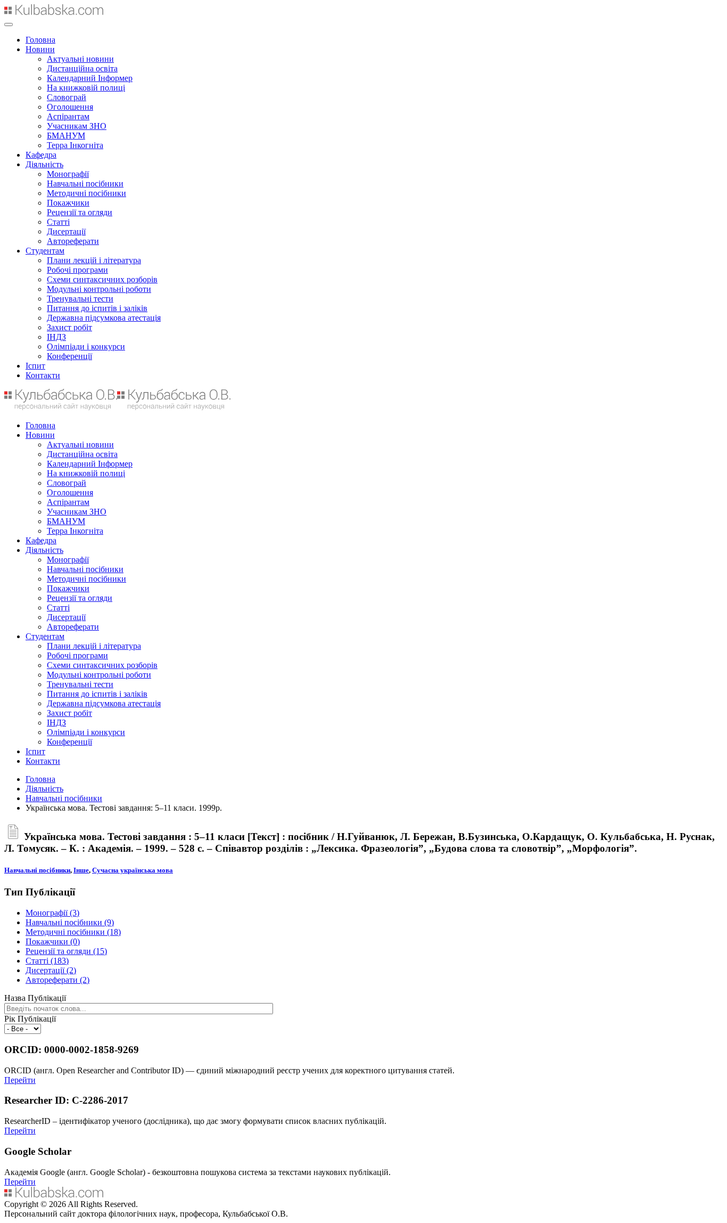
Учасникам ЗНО (76, 126)
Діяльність (44, 164)
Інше (81, 870)
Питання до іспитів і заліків (97, 308)
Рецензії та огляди (79, 212)
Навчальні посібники (85, 183)
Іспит (35, 365)
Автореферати (73, 241)
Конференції (69, 356)
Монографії (68, 173)
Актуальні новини (80, 58)
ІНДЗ (56, 336)
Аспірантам (68, 116)
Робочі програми (77, 269)
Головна (40, 39)
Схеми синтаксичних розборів (102, 279)
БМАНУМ (66, 135)
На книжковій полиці (86, 87)
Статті (58, 221)
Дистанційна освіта (82, 68)
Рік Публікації (30, 1018)
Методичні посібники (86, 193)
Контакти (43, 375)
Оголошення (70, 106)
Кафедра (41, 154)
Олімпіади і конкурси (86, 346)
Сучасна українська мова (132, 870)
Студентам (45, 250)
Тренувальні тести (80, 298)
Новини (40, 49)
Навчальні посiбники (37, 870)
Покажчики (68, 202)
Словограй (66, 97)
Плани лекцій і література (94, 260)
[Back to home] (53, 12)
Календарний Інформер (90, 78)
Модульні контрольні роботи (99, 288)
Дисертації (66, 231)
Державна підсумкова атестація (104, 317)
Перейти (20, 1080)
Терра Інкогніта (75, 145)
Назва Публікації (35, 997)
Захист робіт (69, 327)
